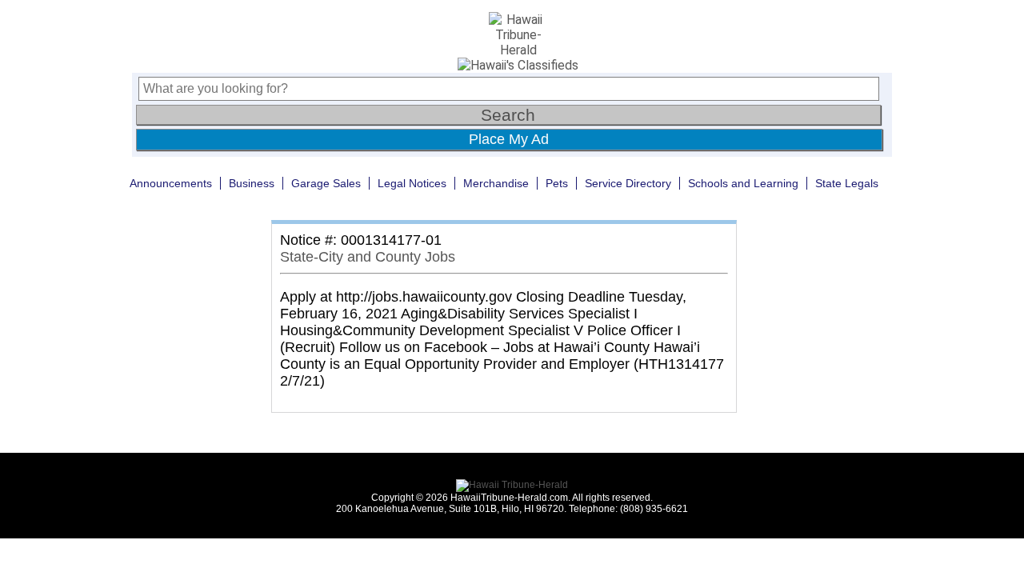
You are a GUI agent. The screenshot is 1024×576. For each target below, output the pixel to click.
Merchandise (496, 183)
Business (251, 183)
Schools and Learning (743, 183)
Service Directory (628, 183)
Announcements (171, 183)
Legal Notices (412, 183)
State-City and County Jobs (367, 257)
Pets (557, 183)
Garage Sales (326, 183)
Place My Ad (509, 139)
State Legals (846, 183)
